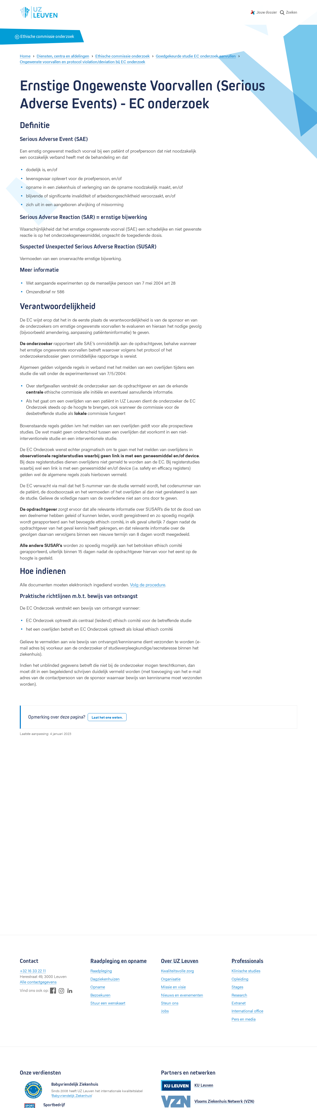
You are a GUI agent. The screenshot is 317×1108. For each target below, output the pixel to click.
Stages (237, 987)
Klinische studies (246, 970)
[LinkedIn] (70, 990)
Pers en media (244, 1019)
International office (247, 1011)
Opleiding (240, 979)
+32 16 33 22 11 (33, 970)
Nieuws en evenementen (182, 995)
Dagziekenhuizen (105, 979)
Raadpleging (101, 970)
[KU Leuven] (176, 1085)
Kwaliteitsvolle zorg (177, 970)
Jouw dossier (266, 12)
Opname (97, 987)
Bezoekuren (100, 995)
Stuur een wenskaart (107, 1003)
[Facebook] (53, 990)
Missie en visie (173, 987)
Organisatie (171, 979)
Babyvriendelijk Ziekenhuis (72, 1095)
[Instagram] (61, 991)
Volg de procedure (147, 584)
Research (239, 995)
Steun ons (169, 1003)
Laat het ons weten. (107, 717)
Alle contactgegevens (38, 982)
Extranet (239, 1003)
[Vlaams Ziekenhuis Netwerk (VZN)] (176, 1102)
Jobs (165, 1011)
